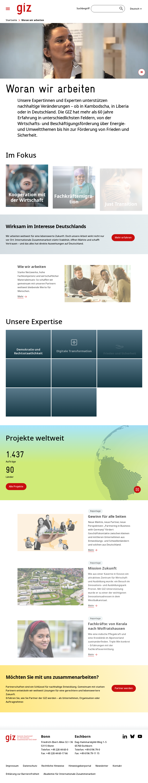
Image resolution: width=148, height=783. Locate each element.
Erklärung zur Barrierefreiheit (22, 773)
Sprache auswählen (136, 9)
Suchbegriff (83, 8)
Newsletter (101, 765)
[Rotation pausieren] (137, 489)
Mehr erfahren (125, 238)
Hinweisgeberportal (80, 765)
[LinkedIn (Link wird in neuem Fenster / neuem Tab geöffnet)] (125, 737)
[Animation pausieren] (141, 72)
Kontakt (117, 765)
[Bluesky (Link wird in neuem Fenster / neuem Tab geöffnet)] (132, 737)
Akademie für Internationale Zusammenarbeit (70, 773)
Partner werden (125, 689)
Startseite (11, 20)
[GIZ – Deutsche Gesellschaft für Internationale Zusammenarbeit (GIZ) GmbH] (24, 8)
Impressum (12, 765)
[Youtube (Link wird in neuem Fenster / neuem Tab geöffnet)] (140, 737)
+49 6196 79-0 (92, 749)
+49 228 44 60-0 (59, 749)
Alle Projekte (16, 486)
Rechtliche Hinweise (52, 765)
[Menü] (8, 9)
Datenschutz (30, 765)
